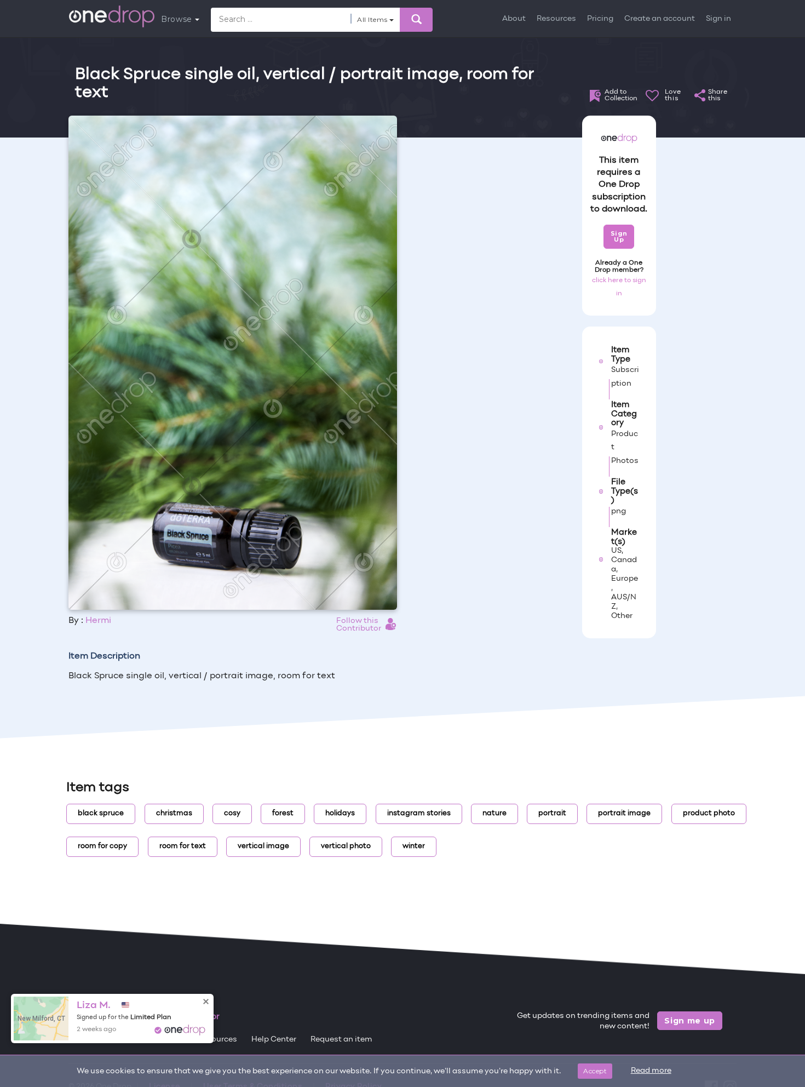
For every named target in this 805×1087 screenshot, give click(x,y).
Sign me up (689, 1021)
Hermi (98, 620)
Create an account (659, 18)
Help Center (273, 1039)
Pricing (600, 18)
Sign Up (619, 236)
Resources (556, 18)
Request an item (341, 1039)
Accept (595, 1071)
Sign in (718, 18)
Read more (651, 1070)
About (514, 18)
